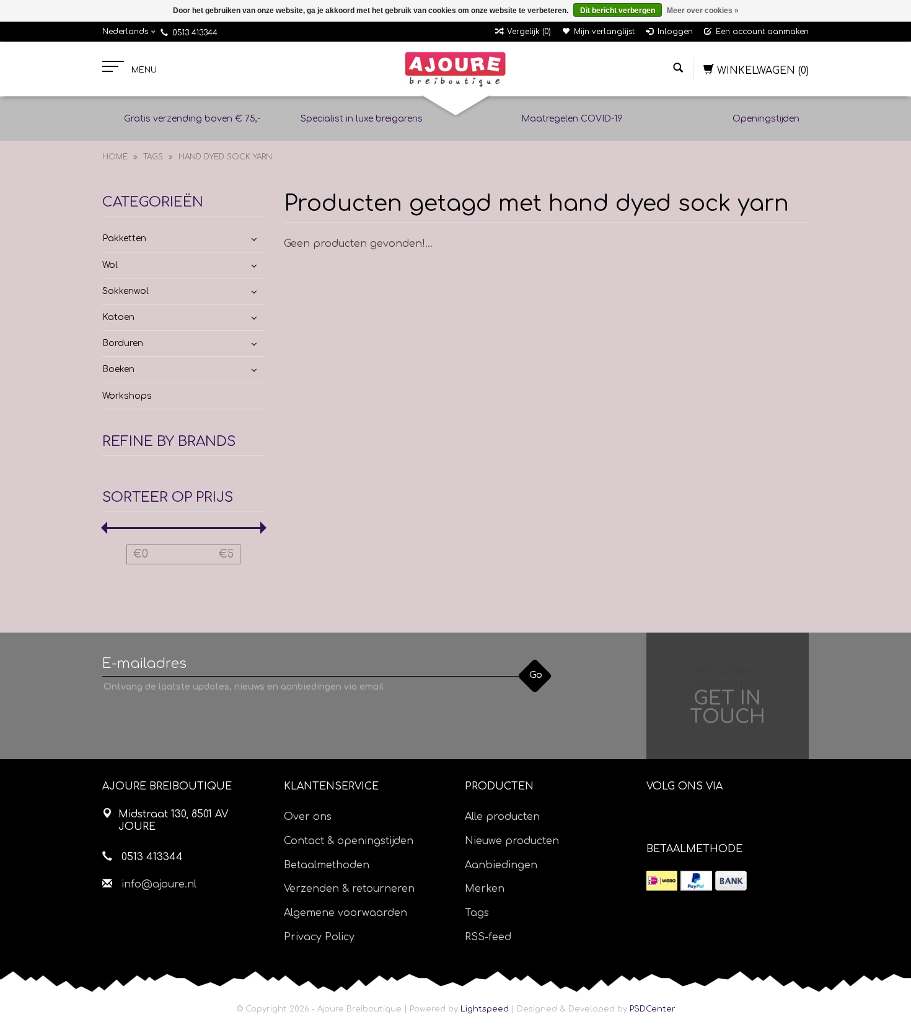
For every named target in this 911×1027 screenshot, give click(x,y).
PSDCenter (653, 1009)
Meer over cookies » (703, 10)
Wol (110, 265)
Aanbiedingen (501, 865)
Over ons (308, 816)
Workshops (127, 396)
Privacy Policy (319, 937)
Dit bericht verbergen (617, 10)
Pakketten (124, 238)
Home (115, 157)
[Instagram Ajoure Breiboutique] (725, 818)
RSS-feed (488, 937)
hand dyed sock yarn (225, 157)
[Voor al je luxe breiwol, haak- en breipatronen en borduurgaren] (455, 69)
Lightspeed (484, 1009)
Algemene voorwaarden (345, 912)
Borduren (122, 343)
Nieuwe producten (512, 841)
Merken (484, 888)
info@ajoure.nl (158, 884)
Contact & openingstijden (348, 841)
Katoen (118, 317)
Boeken (118, 369)
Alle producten (502, 816)
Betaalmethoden (326, 865)
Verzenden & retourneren (349, 888)
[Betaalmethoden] (661, 881)
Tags (153, 157)
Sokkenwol (125, 291)
